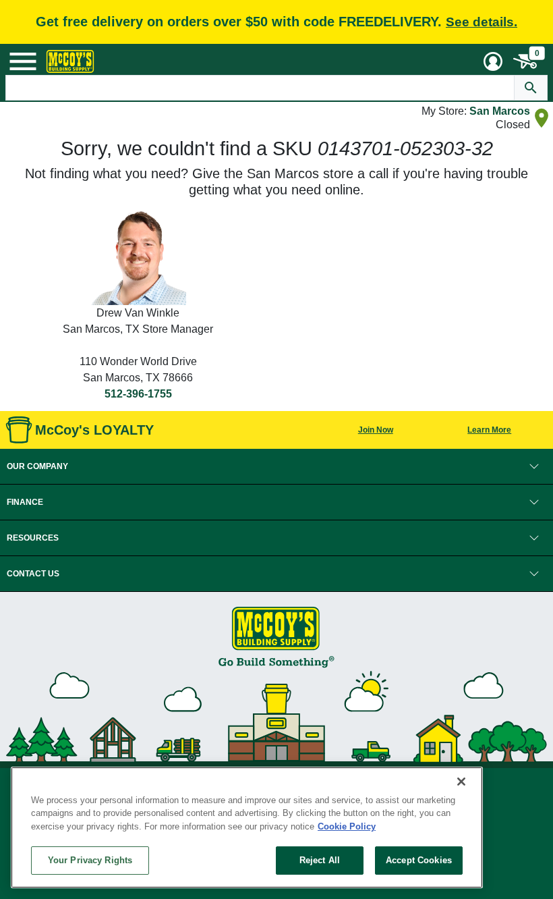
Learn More (489, 430)
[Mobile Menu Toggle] (22, 61)
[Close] (461, 781)
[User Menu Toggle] (493, 61)
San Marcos (499, 111)
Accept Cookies (419, 860)
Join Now (375, 430)
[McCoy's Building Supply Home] (70, 61)
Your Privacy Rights (90, 860)
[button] (276, 466)
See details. (481, 22)
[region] (247, 827)
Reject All (319, 860)
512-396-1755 (138, 394)
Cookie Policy (347, 826)
